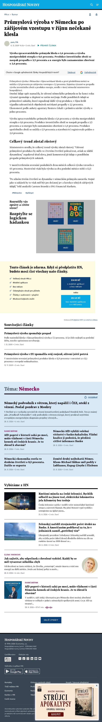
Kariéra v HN (10, 695)
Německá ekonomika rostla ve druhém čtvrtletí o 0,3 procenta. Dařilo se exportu (24, 462)
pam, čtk (14, 42)
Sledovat (71, 72)
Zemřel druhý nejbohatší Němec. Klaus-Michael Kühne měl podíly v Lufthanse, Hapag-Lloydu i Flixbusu (75, 462)
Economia (9, 691)
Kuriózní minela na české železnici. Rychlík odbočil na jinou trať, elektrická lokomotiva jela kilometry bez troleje (66, 497)
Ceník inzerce (10, 699)
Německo (29, 389)
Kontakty (8, 682)
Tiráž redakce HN (12, 687)
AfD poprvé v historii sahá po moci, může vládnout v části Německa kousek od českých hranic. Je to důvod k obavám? (61, 590)
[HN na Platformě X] (20, 658)
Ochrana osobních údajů (40, 682)
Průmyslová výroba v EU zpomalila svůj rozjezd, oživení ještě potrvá (46, 354)
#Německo (17, 193)
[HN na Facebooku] (24, 658)
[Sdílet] (90, 14)
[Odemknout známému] (96, 14)
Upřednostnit (90, 72)
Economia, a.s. (21, 644)
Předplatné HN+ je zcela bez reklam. (84, 320)
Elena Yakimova (12, 554)
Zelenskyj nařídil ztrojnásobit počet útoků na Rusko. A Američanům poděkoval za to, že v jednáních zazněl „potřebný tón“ (67, 527)
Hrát (55, 221)
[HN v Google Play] (14, 671)
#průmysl (29, 193)
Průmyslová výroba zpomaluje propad (27, 333)
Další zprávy (51, 620)
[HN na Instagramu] (28, 658)
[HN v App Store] (32, 671)
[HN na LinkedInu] (32, 658)
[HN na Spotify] (36, 658)
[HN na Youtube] (40, 658)
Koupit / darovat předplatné (77, 682)
